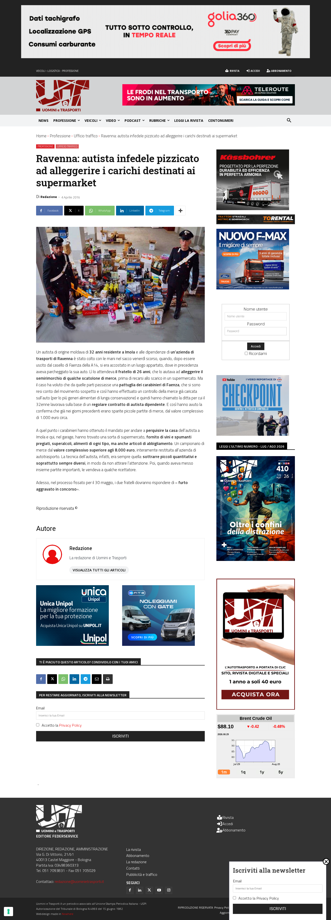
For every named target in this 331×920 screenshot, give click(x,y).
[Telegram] (85, 679)
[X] (52, 679)
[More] (180, 210)
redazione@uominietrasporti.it (79, 881)
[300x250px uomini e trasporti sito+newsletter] (252, 288)
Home (41, 136)
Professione (60, 136)
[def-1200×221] (165, 56)
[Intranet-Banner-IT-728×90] (208, 104)
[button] (289, 120)
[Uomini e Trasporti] (79, 95)
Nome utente (256, 309)
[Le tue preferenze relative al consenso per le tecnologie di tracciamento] (8, 911)
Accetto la (62, 725)
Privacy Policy (70, 725)
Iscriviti (120, 736)
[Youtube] (159, 890)
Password (256, 324)
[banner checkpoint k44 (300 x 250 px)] (252, 434)
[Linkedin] (74, 679)
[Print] (108, 679)
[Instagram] (168, 890)
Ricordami (258, 353)
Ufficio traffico (86, 136)
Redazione (48, 196)
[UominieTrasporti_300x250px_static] (252, 208)
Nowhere (67, 914)
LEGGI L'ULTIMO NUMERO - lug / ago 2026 (251, 446)
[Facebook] (41, 679)
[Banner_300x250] (158, 644)
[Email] (97, 679)
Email (40, 708)
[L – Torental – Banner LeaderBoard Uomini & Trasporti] (255, 222)
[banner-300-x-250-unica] (72, 644)
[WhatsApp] (63, 679)
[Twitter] (149, 890)
